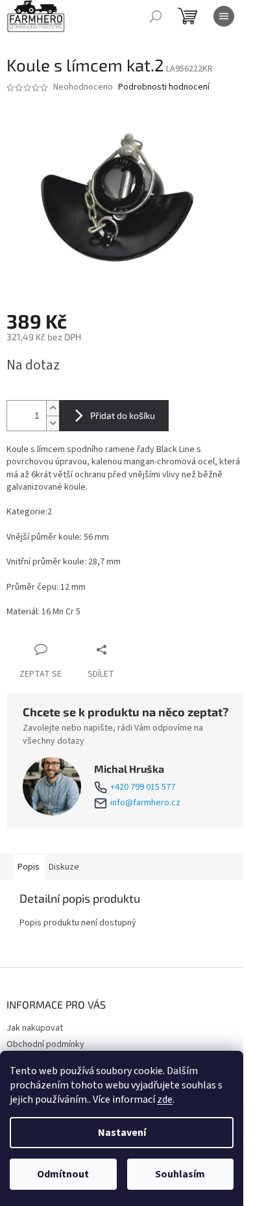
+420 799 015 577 (142, 787)
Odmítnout (63, 1174)
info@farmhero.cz (145, 803)
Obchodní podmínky (45, 1044)
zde (165, 1099)
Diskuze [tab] (64, 867)
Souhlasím (180, 1174)
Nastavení (122, 1132)
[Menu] (224, 16)
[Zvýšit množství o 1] (52, 408)
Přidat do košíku (122, 415)
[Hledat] (156, 16)
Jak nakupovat (34, 1028)
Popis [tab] (29, 867)
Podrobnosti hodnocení (164, 87)
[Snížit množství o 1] (52, 423)
